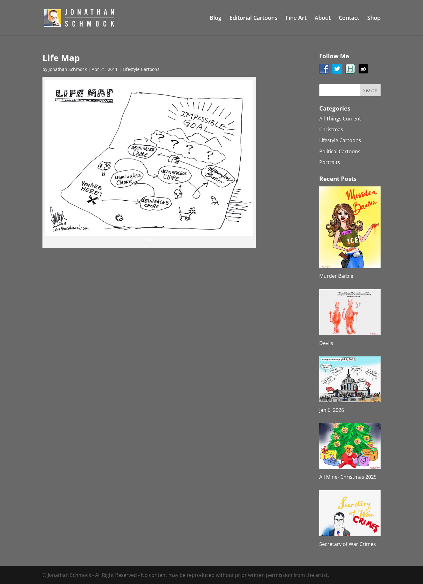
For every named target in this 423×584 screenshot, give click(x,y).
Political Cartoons (339, 151)
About (323, 18)
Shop (374, 18)
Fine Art (296, 18)
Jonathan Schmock (68, 69)
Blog (215, 18)
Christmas (331, 129)
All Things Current (340, 118)
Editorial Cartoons (253, 18)
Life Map (61, 57)
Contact (349, 18)
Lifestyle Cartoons (141, 69)
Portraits (329, 162)
